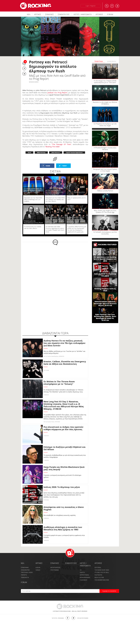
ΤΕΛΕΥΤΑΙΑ (98, 61)
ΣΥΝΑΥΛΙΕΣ (49, 14)
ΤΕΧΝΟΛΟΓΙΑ (25, 577)
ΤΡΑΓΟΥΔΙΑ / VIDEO (27, 572)
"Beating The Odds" (52, 147)
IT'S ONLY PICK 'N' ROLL (102, 572)
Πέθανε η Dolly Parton (105, 191)
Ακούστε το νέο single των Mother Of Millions (105, 103)
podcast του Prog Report (57, 92)
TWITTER (73, 618)
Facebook (112, 6)
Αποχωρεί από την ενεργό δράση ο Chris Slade (105, 170)
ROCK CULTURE (99, 577)
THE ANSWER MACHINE (102, 580)
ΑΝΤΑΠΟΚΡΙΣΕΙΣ (55, 567)
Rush (29, 152)
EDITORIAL (98, 567)
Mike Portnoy (41, 152)
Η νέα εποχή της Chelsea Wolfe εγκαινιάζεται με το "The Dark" (105, 82)
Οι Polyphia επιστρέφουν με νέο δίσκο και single (105, 125)
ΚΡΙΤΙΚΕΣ (37, 14)
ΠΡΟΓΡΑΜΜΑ (54, 570)
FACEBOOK (67, 618)
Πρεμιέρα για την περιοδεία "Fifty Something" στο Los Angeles (33, 199)
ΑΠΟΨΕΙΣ (99, 14)
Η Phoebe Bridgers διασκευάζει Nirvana (105, 149)
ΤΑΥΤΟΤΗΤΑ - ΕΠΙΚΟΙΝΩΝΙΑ (58, 618)
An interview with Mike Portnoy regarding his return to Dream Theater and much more (55, 229)
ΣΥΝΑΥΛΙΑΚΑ (25, 567)
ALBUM (38, 567)
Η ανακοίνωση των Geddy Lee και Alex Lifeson (32, 227)
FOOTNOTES (98, 575)
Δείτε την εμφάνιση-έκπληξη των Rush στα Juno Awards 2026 (54, 192)
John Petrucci (56, 152)
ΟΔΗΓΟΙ (82, 572)
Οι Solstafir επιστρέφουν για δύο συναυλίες (105, 233)
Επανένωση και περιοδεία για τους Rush (33, 222)
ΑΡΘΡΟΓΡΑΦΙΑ (84, 575)
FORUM (110, 14)
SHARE (48, 166)
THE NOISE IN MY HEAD (102, 570)
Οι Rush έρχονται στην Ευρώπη (76, 193)
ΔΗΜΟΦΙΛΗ (111, 61)
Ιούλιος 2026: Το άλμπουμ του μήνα (105, 275)
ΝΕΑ (28, 14)
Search (107, 6)
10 (80, 570)
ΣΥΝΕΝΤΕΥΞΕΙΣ (64, 14)
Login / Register (91, 6)
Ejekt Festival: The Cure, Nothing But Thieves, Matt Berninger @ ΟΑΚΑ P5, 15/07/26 (105, 317)
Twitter (117, 6)
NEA (22, 563)
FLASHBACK (83, 580)
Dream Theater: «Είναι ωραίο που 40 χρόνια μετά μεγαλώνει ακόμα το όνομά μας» (76, 220)
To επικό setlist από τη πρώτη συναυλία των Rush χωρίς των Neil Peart (32, 191)
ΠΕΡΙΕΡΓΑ (24, 575)
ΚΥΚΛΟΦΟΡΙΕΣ (25, 570)
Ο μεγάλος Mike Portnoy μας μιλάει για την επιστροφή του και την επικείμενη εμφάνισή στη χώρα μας (77, 229)
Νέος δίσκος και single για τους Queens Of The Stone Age (105, 211)
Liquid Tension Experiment (74, 152)
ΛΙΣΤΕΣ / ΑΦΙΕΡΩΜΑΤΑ (83, 14)
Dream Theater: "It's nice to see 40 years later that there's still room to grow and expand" (55, 220)
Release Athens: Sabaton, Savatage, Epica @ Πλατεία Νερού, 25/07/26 (105, 303)
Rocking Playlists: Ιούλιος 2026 (105, 290)
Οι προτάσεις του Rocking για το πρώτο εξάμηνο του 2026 (105, 259)
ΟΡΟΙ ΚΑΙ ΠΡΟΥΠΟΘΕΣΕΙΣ (82, 618)
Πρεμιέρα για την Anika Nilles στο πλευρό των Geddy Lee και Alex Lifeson (55, 199)
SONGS (38, 570)
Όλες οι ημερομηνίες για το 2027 (76, 198)
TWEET (64, 166)
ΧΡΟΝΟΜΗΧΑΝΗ (85, 577)
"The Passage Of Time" (61, 144)
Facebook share (24, 68)
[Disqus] (55, 266)
